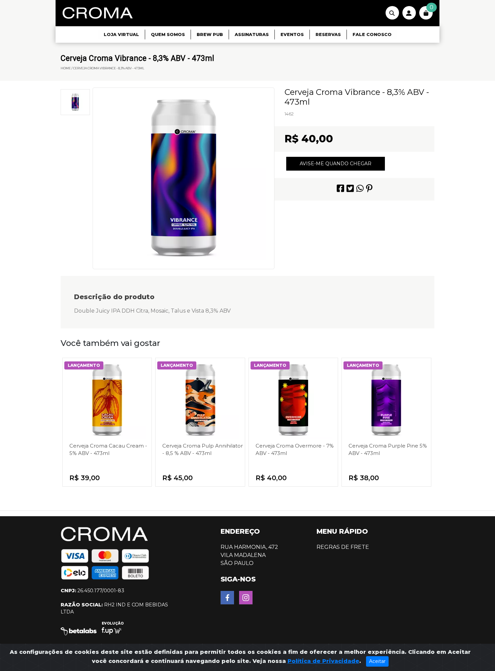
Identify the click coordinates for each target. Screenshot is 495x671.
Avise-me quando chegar (335, 164)
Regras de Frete (343, 547)
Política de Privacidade (323, 661)
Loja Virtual (121, 34)
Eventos (292, 34)
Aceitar (377, 661)
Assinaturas (252, 34)
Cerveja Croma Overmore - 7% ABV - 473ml (295, 449)
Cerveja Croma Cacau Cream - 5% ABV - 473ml (108, 449)
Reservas (328, 34)
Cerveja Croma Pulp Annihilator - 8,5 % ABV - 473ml (202, 449)
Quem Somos (168, 34)
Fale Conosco (372, 34)
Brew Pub (210, 34)
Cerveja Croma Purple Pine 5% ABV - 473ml (388, 449)
